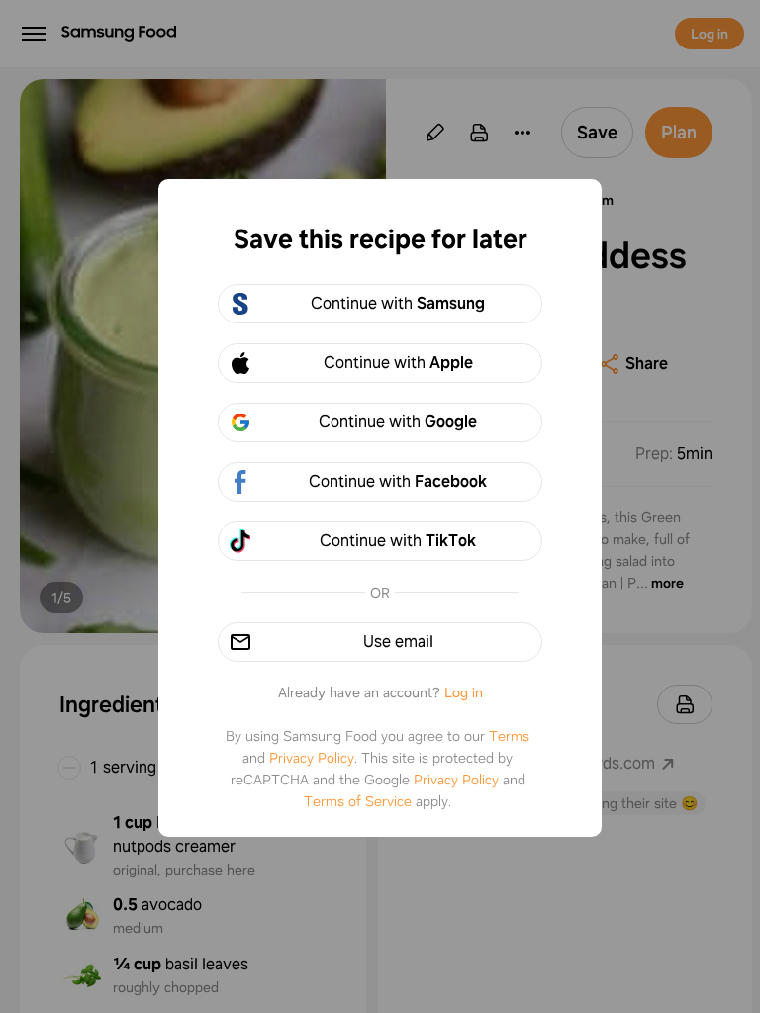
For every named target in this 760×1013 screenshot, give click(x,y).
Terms (509, 736)
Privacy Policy (311, 758)
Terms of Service (358, 801)
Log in (463, 692)
